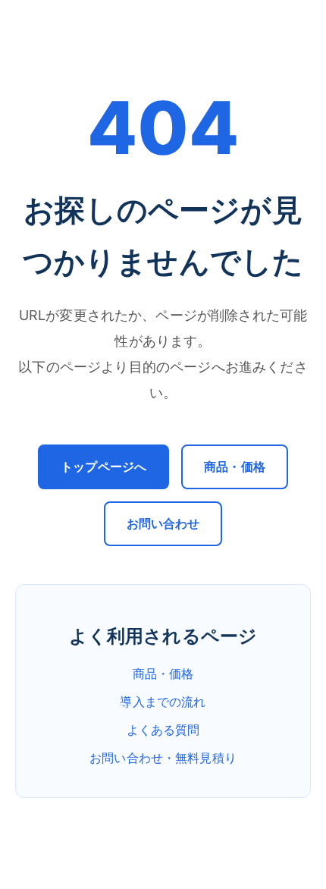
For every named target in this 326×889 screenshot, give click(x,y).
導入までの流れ (162, 701)
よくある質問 (163, 729)
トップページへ (103, 466)
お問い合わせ (163, 523)
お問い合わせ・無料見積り (163, 757)
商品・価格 (234, 466)
